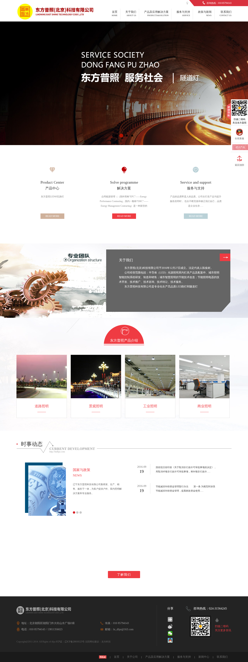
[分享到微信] (170, 633)
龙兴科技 (106, 641)
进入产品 (240, 147)
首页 (116, 656)
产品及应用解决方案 (157, 656)
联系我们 (222, 656)
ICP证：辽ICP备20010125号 (70, 641)
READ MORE (52, 216)
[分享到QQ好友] (170, 640)
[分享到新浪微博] (170, 626)
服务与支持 (184, 656)
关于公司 (132, 656)
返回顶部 (239, 165)
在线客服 (239, 138)
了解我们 (124, 574)
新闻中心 (203, 656)
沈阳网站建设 (92, 641)
